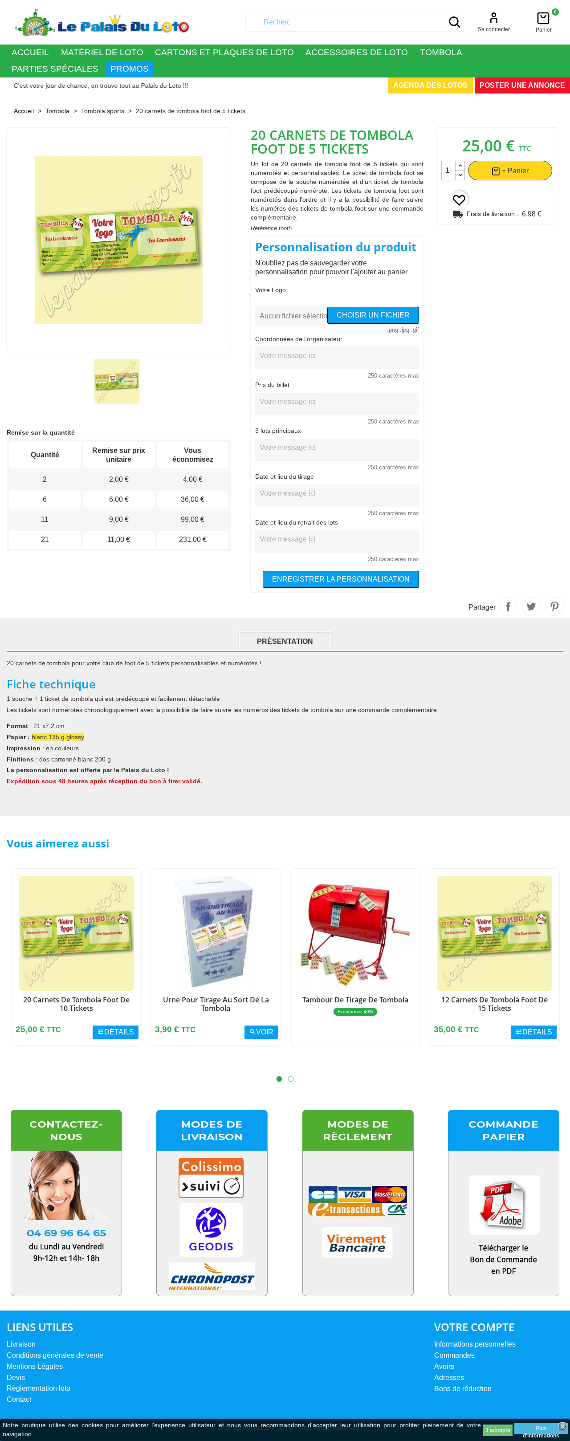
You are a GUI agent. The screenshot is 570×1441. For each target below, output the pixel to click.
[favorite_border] (459, 200)
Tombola (441, 52)
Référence (264, 228)
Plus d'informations (541, 1429)
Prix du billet (272, 384)
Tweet (531, 606)
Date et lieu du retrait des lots (296, 522)
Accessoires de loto (356, 52)
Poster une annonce (522, 85)
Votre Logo (270, 289)
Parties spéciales (55, 68)
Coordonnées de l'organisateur (298, 338)
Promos (129, 68)
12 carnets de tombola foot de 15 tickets (494, 1004)
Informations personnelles (475, 1344)
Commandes (454, 1355)
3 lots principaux (278, 430)
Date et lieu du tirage (284, 476)
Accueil (30, 52)
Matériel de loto (102, 52)
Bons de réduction (463, 1388)
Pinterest (554, 606)
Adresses (449, 1377)
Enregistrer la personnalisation (341, 579)
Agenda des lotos (430, 85)
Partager (508, 606)
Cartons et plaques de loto (224, 52)
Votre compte (474, 1326)
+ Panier (514, 171)
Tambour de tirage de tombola (355, 1000)
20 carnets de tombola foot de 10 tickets (76, 1004)
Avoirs (444, 1366)
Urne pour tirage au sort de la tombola (216, 1004)
